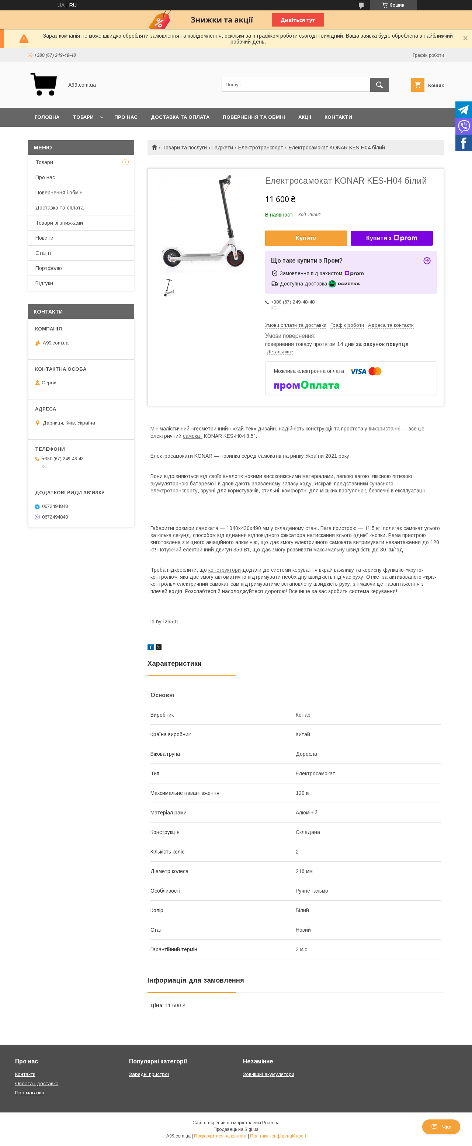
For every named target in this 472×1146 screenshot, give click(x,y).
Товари (83, 117)
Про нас (126, 117)
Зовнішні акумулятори (268, 1074)
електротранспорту (174, 491)
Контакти (338, 117)
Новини (44, 238)
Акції (304, 117)
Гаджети (222, 147)
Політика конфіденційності (278, 1136)
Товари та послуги (184, 147)
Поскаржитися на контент (220, 1136)
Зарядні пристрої (149, 1074)
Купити (306, 238)
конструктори (224, 570)
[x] (159, 648)
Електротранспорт (260, 147)
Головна (47, 117)
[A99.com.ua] (43, 98)
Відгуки (44, 283)
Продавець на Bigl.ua (236, 1129)
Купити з (379, 238)
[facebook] (151, 648)
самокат (192, 436)
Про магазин (29, 1092)
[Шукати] (379, 85)
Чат (446, 1127)
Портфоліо (48, 268)
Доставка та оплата (180, 117)
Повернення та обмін (254, 117)
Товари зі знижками (59, 223)
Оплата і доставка (37, 1083)
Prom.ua (271, 1122)
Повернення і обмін (59, 192)
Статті (43, 253)
